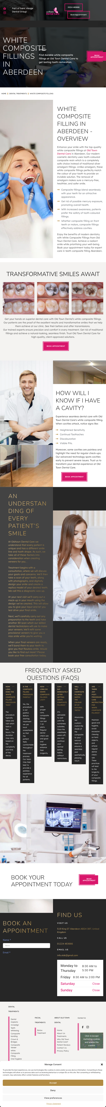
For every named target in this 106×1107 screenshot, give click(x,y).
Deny (53, 1090)
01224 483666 (65, 943)
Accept (53, 1082)
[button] (101, 1064)
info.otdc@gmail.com (67, 955)
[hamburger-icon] (101, 24)
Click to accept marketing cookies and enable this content (91, 1041)
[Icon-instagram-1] (5, 13)
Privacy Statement (54, 1104)
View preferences (53, 1098)
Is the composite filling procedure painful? (28, 692)
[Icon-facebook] (82, 1027)
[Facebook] (5, 9)
